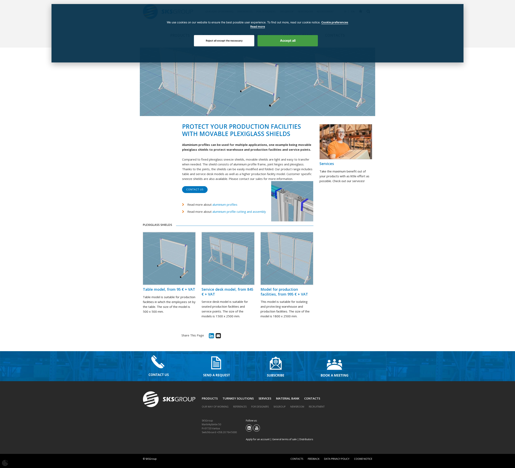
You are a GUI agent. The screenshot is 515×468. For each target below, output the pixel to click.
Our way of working (215, 406)
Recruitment (317, 406)
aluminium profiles (224, 204)
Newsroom (297, 406)
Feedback (313, 459)
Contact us (194, 189)
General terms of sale (284, 439)
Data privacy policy (336, 459)
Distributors (306, 439)
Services (265, 398)
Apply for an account (258, 439)
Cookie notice (363, 459)
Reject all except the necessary (224, 40)
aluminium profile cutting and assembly (239, 212)
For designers (260, 406)
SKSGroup (279, 406)
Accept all (288, 40)
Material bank (287, 398)
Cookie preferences (334, 22)
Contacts (312, 398)
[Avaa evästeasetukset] (5, 463)
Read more (257, 26)
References (240, 406)
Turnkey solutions (238, 398)
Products (210, 398)
